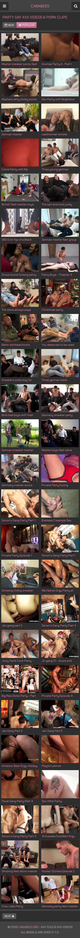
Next (8, 916)
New (10, 25)
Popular (27, 25)
